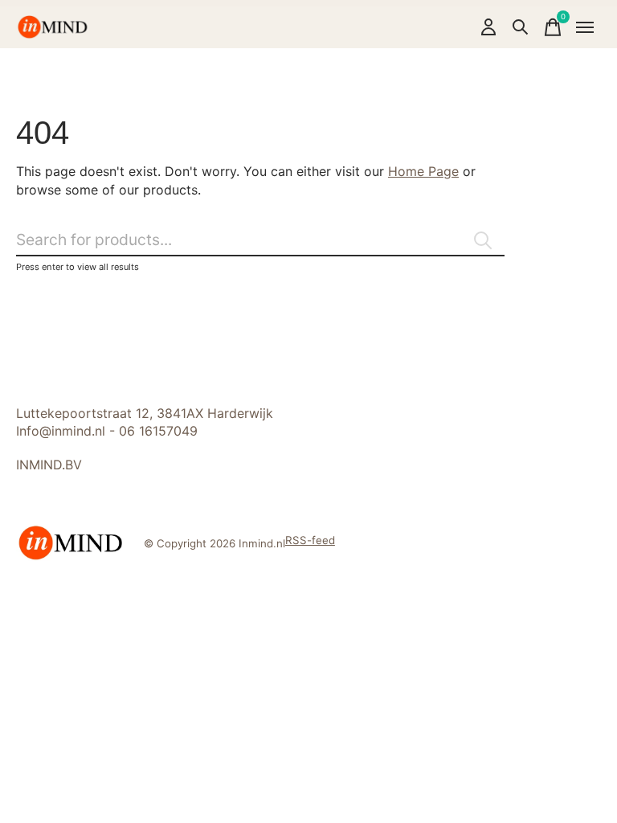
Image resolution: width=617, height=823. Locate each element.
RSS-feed (310, 540)
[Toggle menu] (585, 27)
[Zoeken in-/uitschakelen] (521, 27)
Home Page (423, 171)
